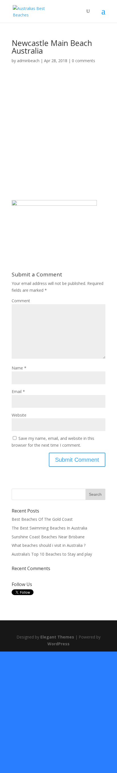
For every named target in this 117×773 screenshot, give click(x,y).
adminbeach (28, 60)
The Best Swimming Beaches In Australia (49, 528)
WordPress (58, 643)
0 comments (83, 60)
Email (18, 391)
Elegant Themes (57, 637)
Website (19, 415)
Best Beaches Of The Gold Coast (42, 519)
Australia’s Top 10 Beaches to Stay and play (52, 554)
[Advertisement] (58, 139)
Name (19, 368)
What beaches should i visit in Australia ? (48, 545)
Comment (21, 300)
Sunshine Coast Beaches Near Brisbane (48, 536)
